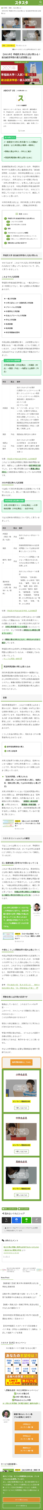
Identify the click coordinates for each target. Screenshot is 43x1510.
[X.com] (21, 131)
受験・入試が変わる (15, 8)
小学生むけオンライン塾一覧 (27, 1425)
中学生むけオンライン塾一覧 (27, 1437)
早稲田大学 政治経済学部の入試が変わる (20, 218)
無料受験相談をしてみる (21, 1062)
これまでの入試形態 (15, 221)
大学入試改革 (24, 1209)
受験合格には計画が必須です (16, 243)
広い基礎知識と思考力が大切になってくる (21, 236)
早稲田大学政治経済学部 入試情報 (21, 459)
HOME (5, 8)
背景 (8, 228)
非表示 (25, 214)
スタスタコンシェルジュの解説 (16, 233)
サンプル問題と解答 (12, 659)
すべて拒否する (21, 1506)
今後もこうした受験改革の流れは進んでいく (22, 239)
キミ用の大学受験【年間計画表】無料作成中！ (22, 1403)
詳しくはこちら (22, 1108)
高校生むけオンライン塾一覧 (27, 1449)
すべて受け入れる (21, 1500)
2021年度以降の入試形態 (16, 224)
